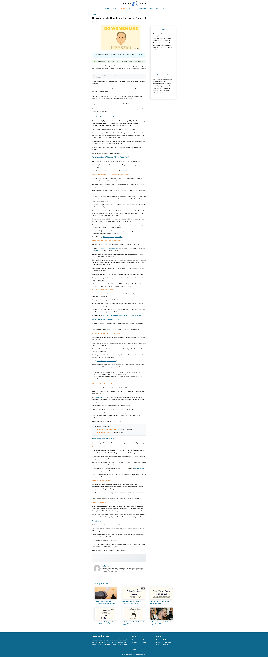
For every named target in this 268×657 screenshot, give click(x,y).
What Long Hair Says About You (112, 237)
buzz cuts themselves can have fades (108, 248)
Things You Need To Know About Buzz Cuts (131, 315)
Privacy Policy (143, 654)
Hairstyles (95, 14)
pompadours (95, 250)
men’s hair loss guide (134, 109)
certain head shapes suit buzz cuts (106, 361)
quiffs (101, 250)
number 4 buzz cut (98, 397)
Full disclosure (122, 55)
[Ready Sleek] (134, 3)
